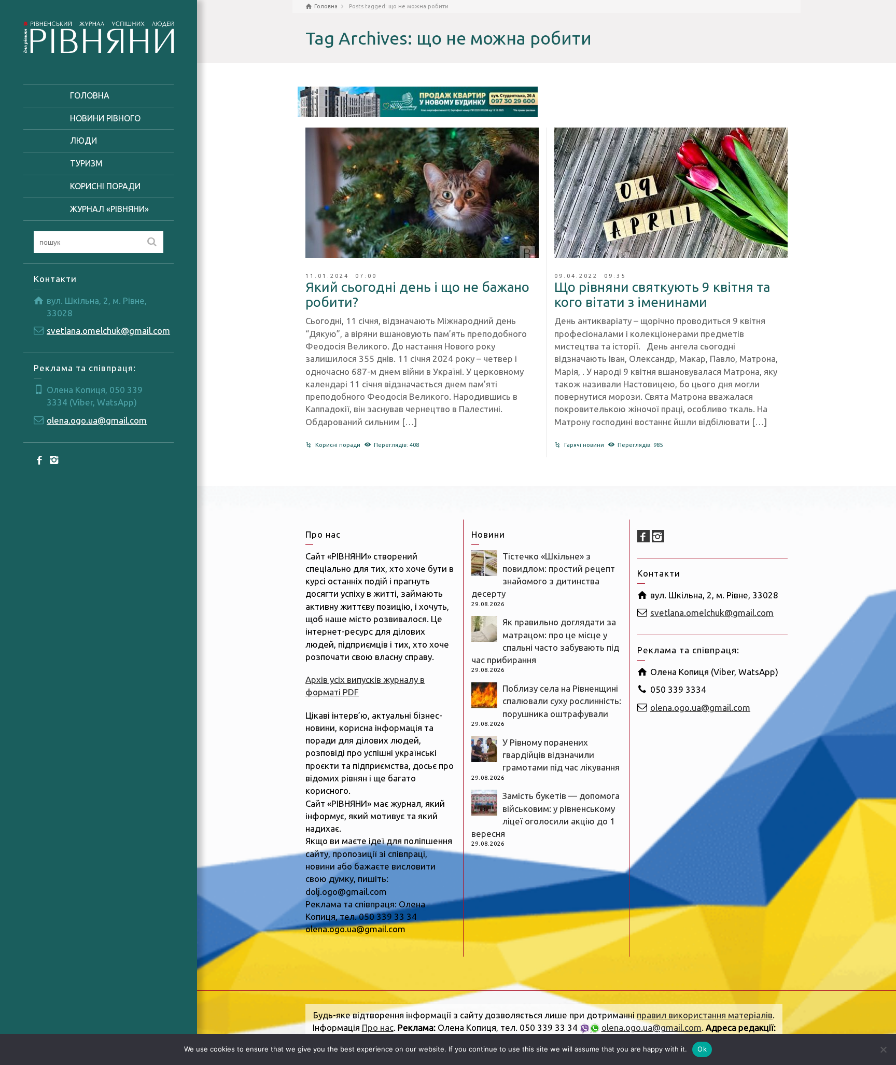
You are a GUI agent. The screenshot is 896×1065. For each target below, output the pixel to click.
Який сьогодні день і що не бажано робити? (417, 294)
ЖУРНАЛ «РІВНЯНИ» (109, 209)
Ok (702, 1049)
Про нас (378, 1027)
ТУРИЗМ (86, 163)
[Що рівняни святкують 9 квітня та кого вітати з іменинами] (671, 193)
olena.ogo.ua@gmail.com (97, 420)
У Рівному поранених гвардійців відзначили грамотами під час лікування (561, 755)
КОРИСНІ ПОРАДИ (105, 186)
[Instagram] (54, 459)
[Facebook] (40, 459)
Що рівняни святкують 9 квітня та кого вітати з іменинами (662, 294)
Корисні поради (337, 445)
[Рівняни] (98, 35)
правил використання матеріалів (705, 1015)
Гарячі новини (584, 445)
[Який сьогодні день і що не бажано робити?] (422, 193)
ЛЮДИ (83, 140)
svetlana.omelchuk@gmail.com (108, 330)
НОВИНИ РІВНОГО (105, 118)
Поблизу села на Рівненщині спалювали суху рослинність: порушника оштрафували (561, 701)
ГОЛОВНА (89, 95)
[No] (883, 1049)
